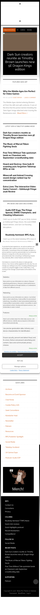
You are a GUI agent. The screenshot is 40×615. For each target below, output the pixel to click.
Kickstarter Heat (11, 416)
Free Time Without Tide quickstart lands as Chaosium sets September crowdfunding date (19, 155)
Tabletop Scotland (12, 447)
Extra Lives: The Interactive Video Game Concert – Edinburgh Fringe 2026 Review (19, 189)
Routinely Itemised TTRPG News (17, 521)
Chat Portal (9, 400)
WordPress (21, 593)
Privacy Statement (24, 370)
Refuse (20, 361)
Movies (29, 30)
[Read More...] (22, 113)
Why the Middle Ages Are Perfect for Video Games (19, 92)
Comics (22, 30)
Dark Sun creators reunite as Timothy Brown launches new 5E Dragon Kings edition (20, 62)
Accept (20, 355)
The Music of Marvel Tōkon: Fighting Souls (16, 145)
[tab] (9, 30)
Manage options (20, 366)
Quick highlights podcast (14, 527)
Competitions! (10, 534)
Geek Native (20, 12)
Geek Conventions (12, 410)
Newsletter (9, 421)
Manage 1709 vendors (10, 351)
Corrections (9, 508)
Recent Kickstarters (12, 531)
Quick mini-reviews (12, 524)
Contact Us (9, 505)
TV (17, 30)
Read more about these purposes (27, 351)
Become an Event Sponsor (15, 394)
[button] (37, 244)
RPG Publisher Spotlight (14, 437)
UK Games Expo (11, 452)
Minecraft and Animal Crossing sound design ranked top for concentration (18, 178)
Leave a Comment (30, 97)
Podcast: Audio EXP (12, 458)
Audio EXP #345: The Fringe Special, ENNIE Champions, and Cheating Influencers (19, 212)
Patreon (8, 426)
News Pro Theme (22, 591)
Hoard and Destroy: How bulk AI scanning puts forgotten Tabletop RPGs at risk (19, 166)
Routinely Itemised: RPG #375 (19, 235)
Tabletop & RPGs (9, 30)
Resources (9, 431)
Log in (28, 593)
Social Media (10, 442)
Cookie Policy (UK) (12, 405)
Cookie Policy (14, 370)
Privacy (8, 512)
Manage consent (35, 581)
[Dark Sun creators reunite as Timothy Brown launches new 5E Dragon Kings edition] (20, 41)
